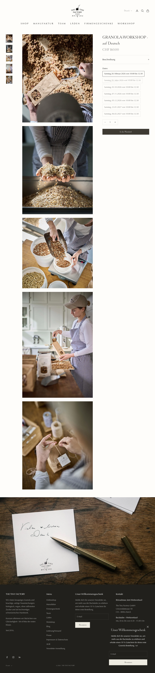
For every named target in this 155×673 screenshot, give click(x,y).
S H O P (24, 23)
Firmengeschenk (53, 609)
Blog (48, 626)
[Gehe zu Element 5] (9, 80)
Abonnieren (128, 662)
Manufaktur (51, 604)
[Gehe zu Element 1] (9, 38)
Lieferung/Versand (53, 631)
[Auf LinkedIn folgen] (19, 657)
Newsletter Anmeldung (55, 648)
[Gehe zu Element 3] (9, 58)
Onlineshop (51, 600)
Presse (48, 635)
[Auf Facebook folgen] (7, 657)
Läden (48, 617)
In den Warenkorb (126, 131)
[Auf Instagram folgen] (13, 657)
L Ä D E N (75, 23)
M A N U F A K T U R (43, 23)
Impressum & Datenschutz (57, 639)
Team (48, 613)
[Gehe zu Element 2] (9, 49)
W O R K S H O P (126, 23)
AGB (48, 644)
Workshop (50, 622)
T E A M (61, 23)
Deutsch (127, 10)
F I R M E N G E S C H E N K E (98, 23)
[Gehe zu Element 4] (9, 69)
